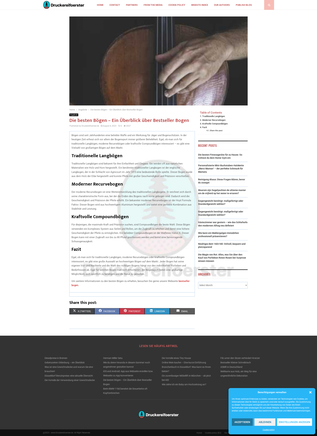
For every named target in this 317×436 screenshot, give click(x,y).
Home (100, 5)
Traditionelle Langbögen (213, 116)
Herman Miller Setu (113, 358)
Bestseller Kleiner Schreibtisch (235, 362)
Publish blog (244, 5)
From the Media (153, 5)
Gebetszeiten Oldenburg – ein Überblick (65, 362)
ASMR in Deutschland (231, 367)
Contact (114, 5)
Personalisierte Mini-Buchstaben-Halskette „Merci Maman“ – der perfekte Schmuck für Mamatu (221, 168)
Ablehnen (265, 422)
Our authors (222, 5)
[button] (310, 392)
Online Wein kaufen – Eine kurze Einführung (184, 362)
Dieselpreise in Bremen (56, 358)
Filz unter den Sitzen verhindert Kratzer (240, 358)
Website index (199, 5)
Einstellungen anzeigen (294, 422)
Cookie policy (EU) (213, 433)
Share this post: (216, 130)
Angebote (73, 115)
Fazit (204, 127)
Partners (132, 5)
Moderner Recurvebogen (214, 120)
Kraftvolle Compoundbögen (215, 123)
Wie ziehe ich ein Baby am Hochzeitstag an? (184, 384)
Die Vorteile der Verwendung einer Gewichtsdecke (70, 380)
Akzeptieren (242, 422)
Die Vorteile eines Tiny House (176, 358)
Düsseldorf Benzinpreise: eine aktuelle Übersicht (69, 375)
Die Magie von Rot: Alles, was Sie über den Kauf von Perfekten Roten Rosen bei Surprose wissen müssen (222, 257)
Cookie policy (269, 430)
